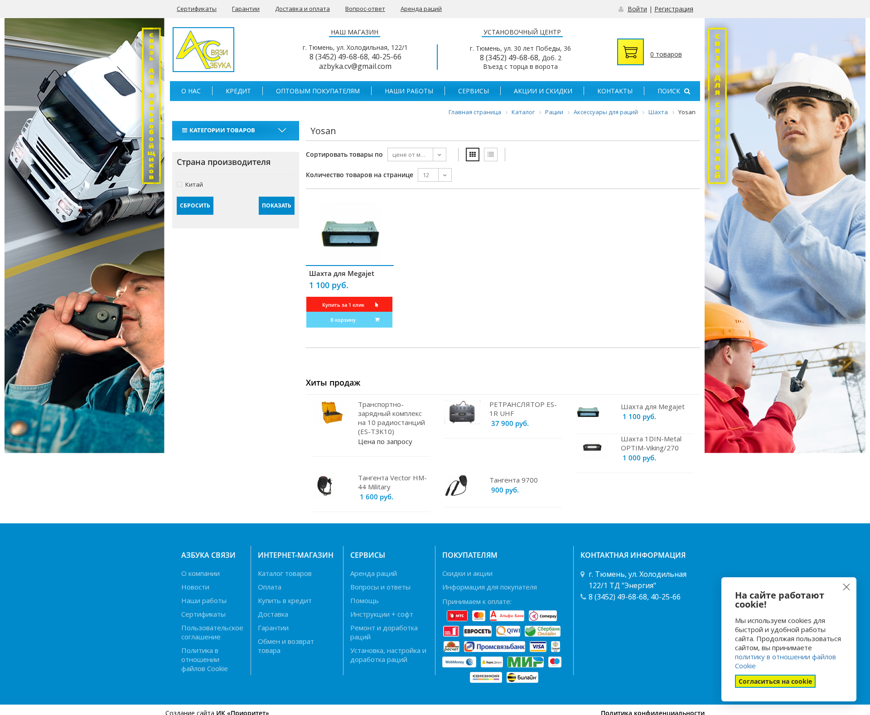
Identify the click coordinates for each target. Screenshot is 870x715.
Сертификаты (197, 9)
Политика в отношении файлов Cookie (204, 659)
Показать (276, 205)
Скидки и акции (467, 573)
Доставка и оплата (302, 9)
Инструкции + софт (381, 613)
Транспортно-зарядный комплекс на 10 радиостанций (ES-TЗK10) (391, 418)
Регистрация (673, 9)
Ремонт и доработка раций (384, 632)
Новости (195, 586)
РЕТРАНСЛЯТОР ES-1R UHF (523, 409)
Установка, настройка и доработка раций (388, 655)
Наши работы (409, 91)
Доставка (273, 613)
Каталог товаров (285, 573)
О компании (200, 573)
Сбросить (195, 205)
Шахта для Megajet (341, 273)
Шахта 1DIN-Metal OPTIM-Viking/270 (651, 443)
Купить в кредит (285, 600)
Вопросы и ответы (380, 586)
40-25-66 (386, 57)
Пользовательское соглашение (212, 632)
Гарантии (246, 9)
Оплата (269, 586)
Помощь (364, 600)
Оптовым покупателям (318, 91)
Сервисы (473, 91)
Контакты (615, 91)
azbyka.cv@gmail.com (355, 66)
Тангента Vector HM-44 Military (392, 482)
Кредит (238, 91)
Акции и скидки (543, 91)
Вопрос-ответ (365, 9)
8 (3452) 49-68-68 (338, 57)
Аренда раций (421, 9)
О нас (191, 91)
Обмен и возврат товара (286, 646)
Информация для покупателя (489, 586)
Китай (194, 184)
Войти (637, 9)
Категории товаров (222, 130)
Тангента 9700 (513, 479)
